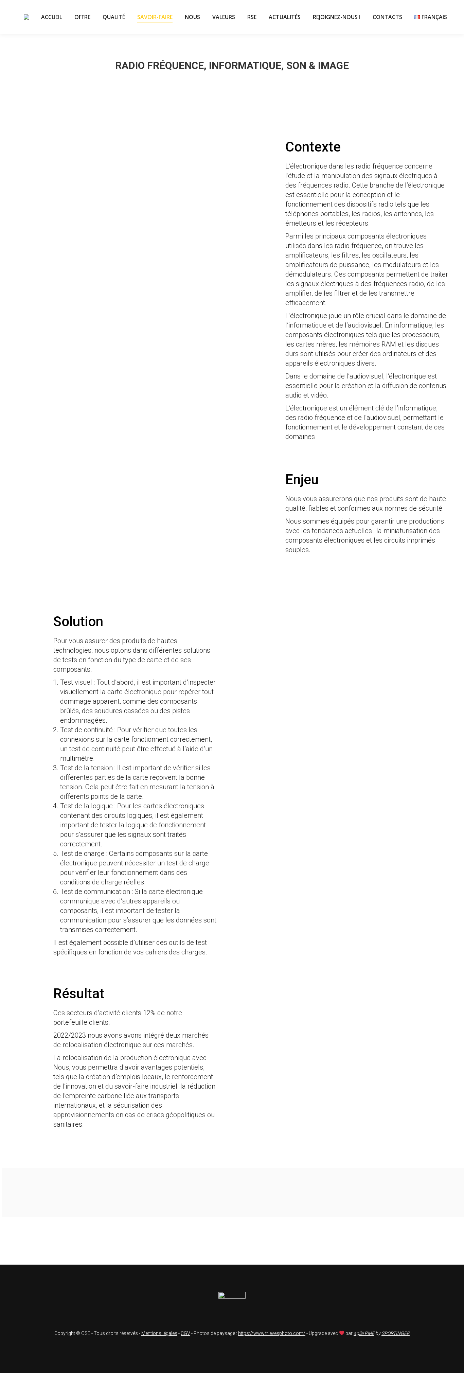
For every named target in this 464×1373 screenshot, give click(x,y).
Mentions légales (159, 1333)
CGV (185, 1333)
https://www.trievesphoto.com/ (271, 1333)
